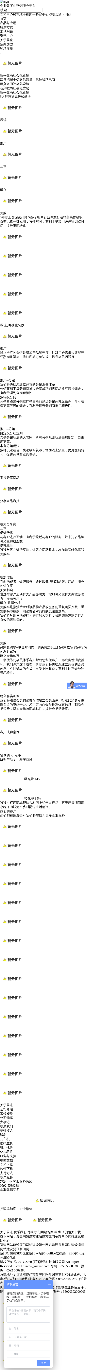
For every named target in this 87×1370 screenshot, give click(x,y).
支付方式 (6, 1173)
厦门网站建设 (29, 1245)
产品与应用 (8, 23)
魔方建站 (35, 1236)
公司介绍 (6, 1109)
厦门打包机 (8, 1253)
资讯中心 (6, 35)
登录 (3, 48)
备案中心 (42, 14)
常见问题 (6, 31)
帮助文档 (6, 1160)
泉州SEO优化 (71, 1253)
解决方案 (6, 27)
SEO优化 (22, 1253)
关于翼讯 (6, 1232)
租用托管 (6, 1147)
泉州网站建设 (68, 1245)
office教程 (55, 1253)
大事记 (5, 1122)
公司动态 (6, 1117)
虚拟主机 (6, 1143)
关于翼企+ (7, 40)
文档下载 (6, 1164)
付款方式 (33, 1232)
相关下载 (74, 1232)
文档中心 (6, 14)
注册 (9, 48)
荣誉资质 (6, 1113)
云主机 (5, 1139)
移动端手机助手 (24, 14)
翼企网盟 (22, 1236)
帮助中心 (60, 1232)
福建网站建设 (9, 1245)
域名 (3, 1134)
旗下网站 (64, 14)
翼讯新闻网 (21, 1249)
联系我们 (6, 1126)
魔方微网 (48, 1236)
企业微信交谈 (9, 1189)
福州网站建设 (48, 1245)
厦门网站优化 (38, 1253)
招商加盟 (6, 44)
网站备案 (47, 1232)
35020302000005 (74, 1291)
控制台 (53, 14)
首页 (3, 18)
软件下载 (6, 1168)
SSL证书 (6, 1151)
